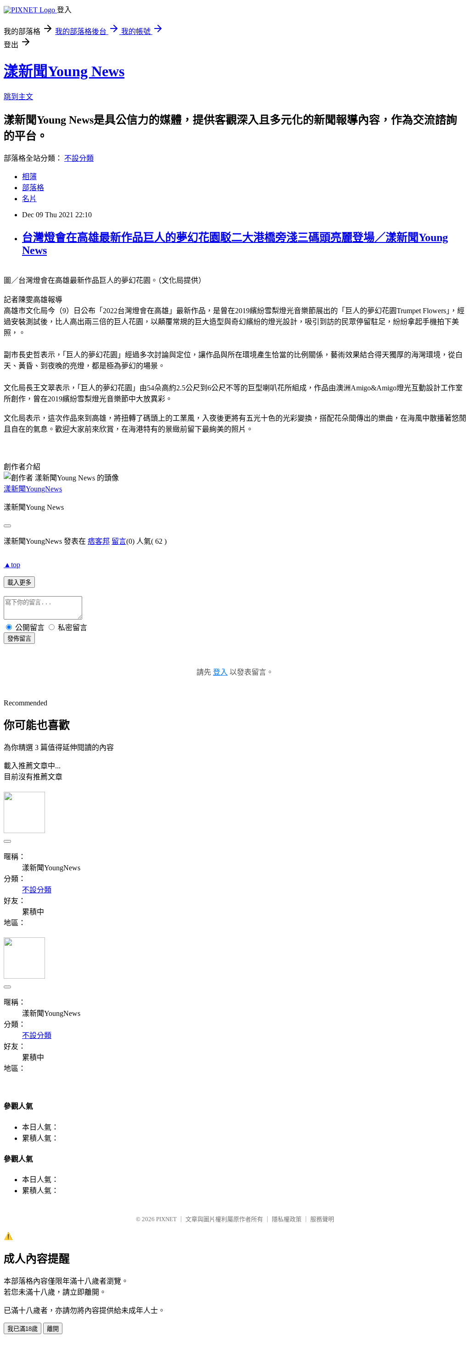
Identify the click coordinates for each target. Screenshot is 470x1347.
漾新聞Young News (64, 71)
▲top (12, 565)
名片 (29, 199)
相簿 (29, 176)
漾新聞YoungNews (33, 489)
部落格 (33, 188)
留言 (119, 541)
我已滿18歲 (22, 1328)
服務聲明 (322, 1219)
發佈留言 (19, 638)
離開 (53, 1328)
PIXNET (166, 1219)
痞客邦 (99, 541)
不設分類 (79, 158)
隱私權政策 (287, 1219)
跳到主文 (18, 97)
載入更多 (19, 582)
